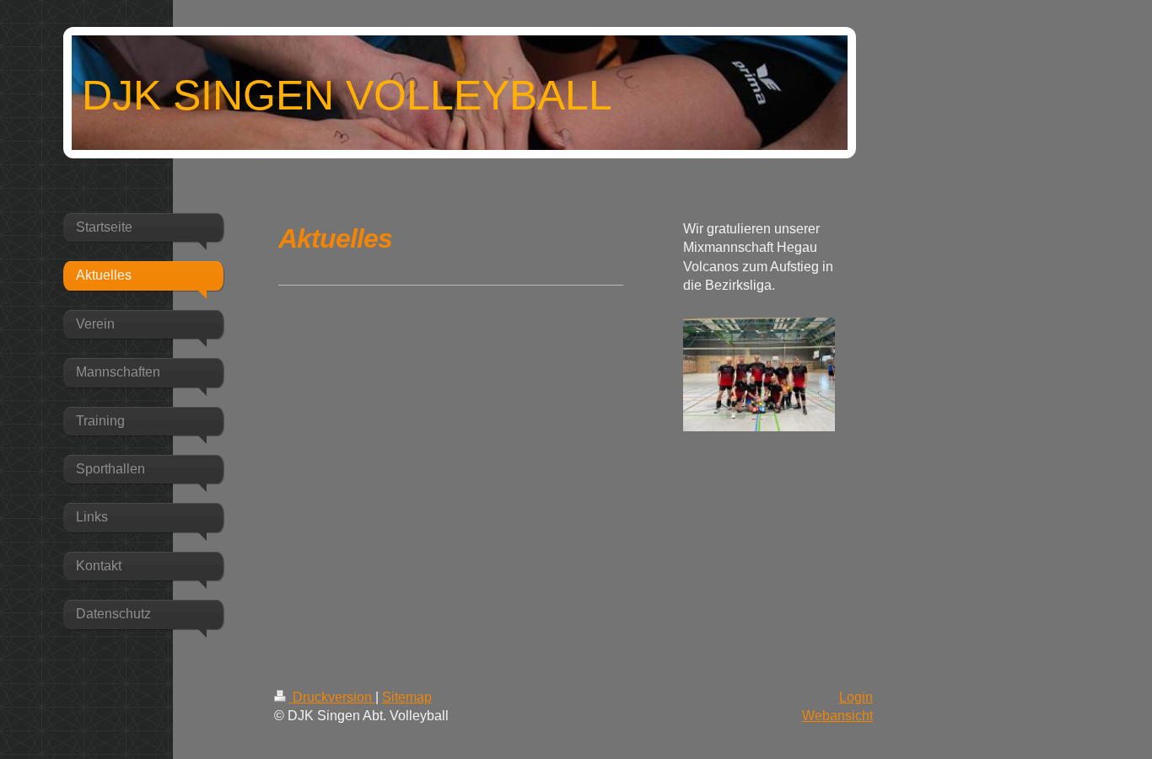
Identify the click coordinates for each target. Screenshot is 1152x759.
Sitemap (407, 697)
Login (856, 697)
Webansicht (837, 715)
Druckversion (332, 697)
